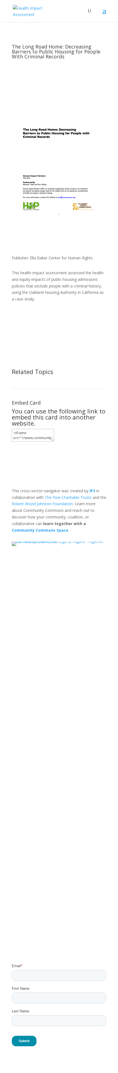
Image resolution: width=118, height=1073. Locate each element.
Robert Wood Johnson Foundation (42, 503)
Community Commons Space (40, 530)
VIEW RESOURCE (38, 317)
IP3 (92, 490)
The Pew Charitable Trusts (68, 497)
